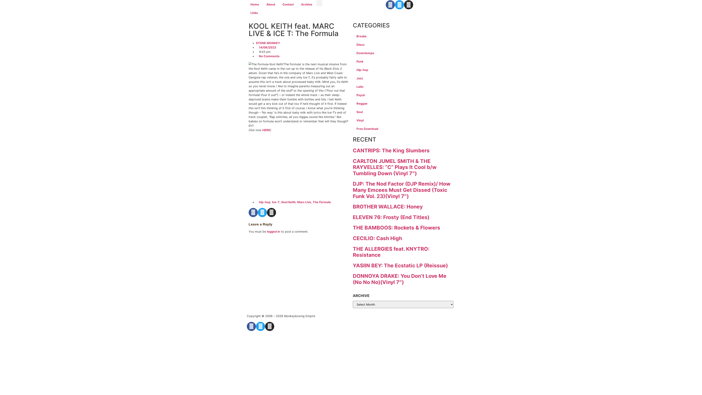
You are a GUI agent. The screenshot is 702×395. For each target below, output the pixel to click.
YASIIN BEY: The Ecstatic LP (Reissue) (400, 265)
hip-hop (264, 202)
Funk (359, 61)
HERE (266, 130)
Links (254, 13)
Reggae (361, 103)
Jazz (359, 78)
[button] (319, 3)
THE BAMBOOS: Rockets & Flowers (396, 228)
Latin (359, 87)
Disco (360, 44)
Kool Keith (288, 202)
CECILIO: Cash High (377, 238)
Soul (359, 112)
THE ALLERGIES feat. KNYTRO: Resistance (391, 252)
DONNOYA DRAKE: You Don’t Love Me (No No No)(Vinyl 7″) (399, 279)
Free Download (367, 129)
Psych (360, 95)
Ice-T (276, 202)
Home (254, 4)
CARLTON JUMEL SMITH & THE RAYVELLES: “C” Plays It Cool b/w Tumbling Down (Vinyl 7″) (395, 167)
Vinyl (360, 120)
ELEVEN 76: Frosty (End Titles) (391, 217)
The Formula (322, 202)
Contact (288, 4)
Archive (306, 4)
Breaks (361, 36)
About (270, 4)
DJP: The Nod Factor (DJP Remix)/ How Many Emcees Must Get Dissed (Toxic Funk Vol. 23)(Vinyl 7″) (401, 190)
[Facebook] (390, 4)
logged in (273, 231)
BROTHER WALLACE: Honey (388, 207)
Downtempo (365, 53)
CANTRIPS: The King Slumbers (391, 150)
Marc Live (304, 202)
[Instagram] (408, 4)
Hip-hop (362, 70)
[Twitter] (399, 4)
